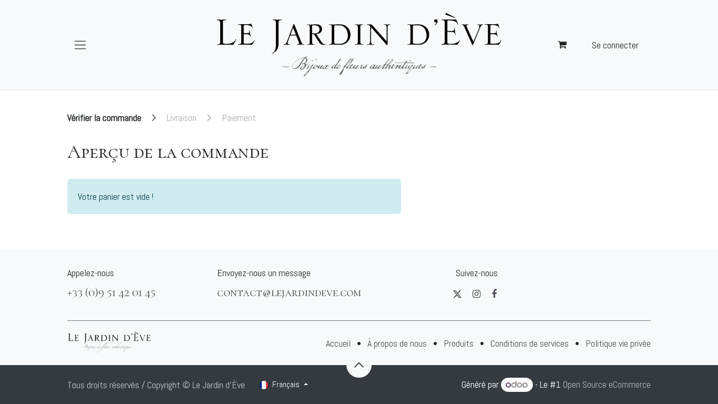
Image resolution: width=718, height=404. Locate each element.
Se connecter (615, 45)
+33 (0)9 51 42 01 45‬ (111, 292)
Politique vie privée (618, 343)
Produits (459, 343)
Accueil (338, 343)
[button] (359, 365)
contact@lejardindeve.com (289, 292)
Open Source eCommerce (607, 384)
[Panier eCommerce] (562, 44)
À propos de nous (397, 343)
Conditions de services (529, 343)
